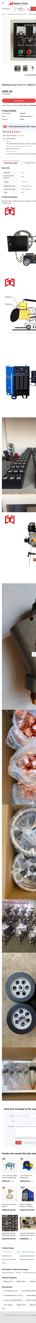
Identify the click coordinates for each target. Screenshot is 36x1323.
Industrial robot (6, 1256)
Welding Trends (21, 1305)
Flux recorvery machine (9, 1259)
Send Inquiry (19, 101)
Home (3, 14)
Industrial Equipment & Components (16, 14)
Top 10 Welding (7, 1305)
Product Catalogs (29, 1252)
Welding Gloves (7, 1281)
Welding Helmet (21, 1281)
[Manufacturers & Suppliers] (18, 3)
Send (18, 1143)
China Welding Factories (10, 1291)
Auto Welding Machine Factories (13, 1295)
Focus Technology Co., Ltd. (24, 1315)
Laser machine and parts (26, 1256)
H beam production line (26, 1259)
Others (4, 1263)
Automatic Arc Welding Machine (12, 1300)
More (3, 1308)
